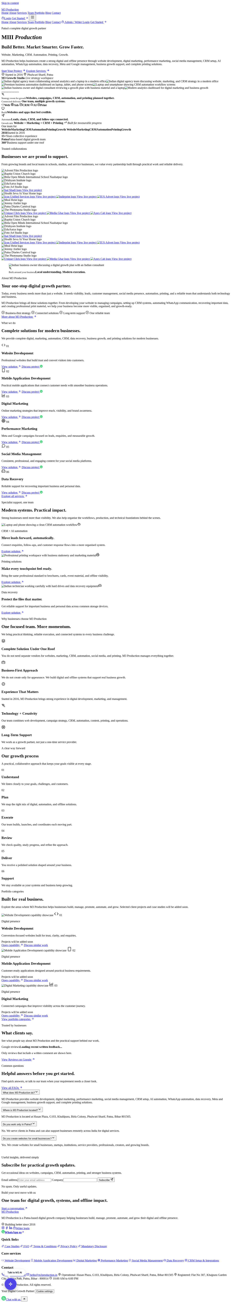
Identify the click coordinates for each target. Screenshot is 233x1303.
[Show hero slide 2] (5, 92)
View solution (9, 366)
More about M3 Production (17, 316)
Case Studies (11, 1246)
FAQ (26, 1246)
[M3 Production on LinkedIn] (10, 1228)
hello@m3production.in (43, 1274)
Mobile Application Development (52, 1260)
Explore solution (11, 551)
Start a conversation (13, 1208)
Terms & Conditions (45, 1246)
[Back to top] (24, 1299)
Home (5, 12)
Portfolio (40, 12)
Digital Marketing (86, 1260)
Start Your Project (11, 70)
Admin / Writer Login (77, 22)
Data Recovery (175, 1260)
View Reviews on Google (16, 1059)
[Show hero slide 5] (14, 92)
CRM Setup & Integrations (203, 1260)
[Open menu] (32, 17)
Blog (48, 12)
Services (22, 12)
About (12, 12)
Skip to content (10, 3)
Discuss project (31, 366)
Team (30, 12)
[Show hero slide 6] (17, 92)
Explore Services (36, 70)
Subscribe (104, 1180)
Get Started (18, 18)
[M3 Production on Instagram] (3, 1228)
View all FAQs (10, 1087)
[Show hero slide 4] (11, 92)
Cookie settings (44, 1291)
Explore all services (13, 496)
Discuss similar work (36, 945)
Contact (56, 12)
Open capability (10, 945)
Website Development (17, 1260)
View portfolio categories (16, 1019)
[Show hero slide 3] (8, 92)
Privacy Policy (68, 1246)
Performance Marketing (114, 1260)
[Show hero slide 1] (2, 92)
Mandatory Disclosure (94, 1246)
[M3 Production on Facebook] (6, 1228)
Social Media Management (147, 1260)
